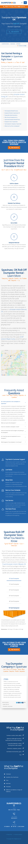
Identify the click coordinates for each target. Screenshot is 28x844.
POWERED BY (22, 45)
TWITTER (14, 826)
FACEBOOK (7, 826)
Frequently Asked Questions (11, 115)
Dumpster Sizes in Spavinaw (11, 121)
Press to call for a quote (15, 6)
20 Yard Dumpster (14, 590)
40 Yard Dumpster (14, 601)
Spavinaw (18, 43)
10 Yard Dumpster (14, 578)
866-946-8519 (15, 147)
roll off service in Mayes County (12, 338)
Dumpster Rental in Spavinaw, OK (12, 113)
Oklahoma (12, 43)
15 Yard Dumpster (14, 584)
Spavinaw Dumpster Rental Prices (12, 119)
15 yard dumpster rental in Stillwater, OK (14, 564)
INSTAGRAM (21, 826)
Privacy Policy (9, 834)
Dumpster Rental (5, 43)
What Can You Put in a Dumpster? (12, 126)
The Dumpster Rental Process (11, 110)
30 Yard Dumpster (14, 595)
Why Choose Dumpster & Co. (11, 117)
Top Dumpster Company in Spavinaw (13, 124)
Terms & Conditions (18, 834)
